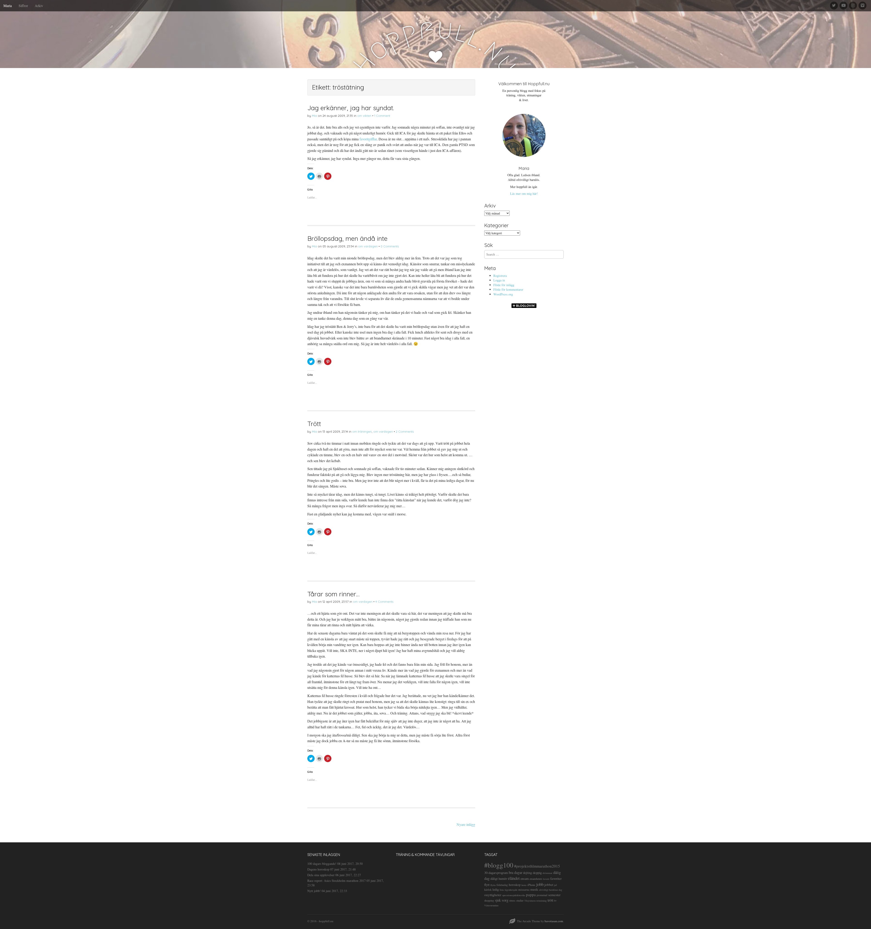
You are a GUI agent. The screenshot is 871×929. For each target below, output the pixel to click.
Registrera (500, 275)
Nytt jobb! (314, 891)
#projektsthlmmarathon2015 (537, 866)
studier (520, 900)
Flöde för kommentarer (508, 289)
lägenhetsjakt (511, 889)
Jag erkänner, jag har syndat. (350, 108)
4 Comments (384, 601)
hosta (523, 885)
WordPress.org (503, 294)
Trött (314, 424)
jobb (539, 884)
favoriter (556, 878)
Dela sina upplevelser (321, 875)
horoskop (515, 885)
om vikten (364, 115)
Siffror (23, 5)
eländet (514, 878)
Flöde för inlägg (503, 285)
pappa (531, 894)
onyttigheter (492, 894)
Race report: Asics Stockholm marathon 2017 (336, 880)
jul (555, 885)
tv (555, 900)
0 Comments (390, 246)
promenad (542, 895)
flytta (493, 885)
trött (550, 900)
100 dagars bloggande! (321, 863)
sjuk (498, 900)
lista (502, 889)
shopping (489, 900)
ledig (495, 889)
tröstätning (541, 900)
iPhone (531, 885)
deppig (537, 872)
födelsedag (502, 885)
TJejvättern (530, 900)
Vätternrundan (491, 905)
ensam (525, 878)
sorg (505, 900)
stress (512, 900)
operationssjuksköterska (513, 895)
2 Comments (405, 431)
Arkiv (39, 5)
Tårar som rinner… (333, 594)
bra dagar (515, 872)
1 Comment (382, 115)
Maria (7, 5)
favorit (546, 878)
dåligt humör (498, 878)
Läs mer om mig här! (524, 193)
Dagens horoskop (318, 869)
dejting (527, 872)
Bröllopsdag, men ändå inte (347, 238)
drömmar (547, 873)
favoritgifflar (368, 139)
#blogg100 (498, 865)
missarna (523, 890)
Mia (314, 115)
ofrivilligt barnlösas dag (550, 889)
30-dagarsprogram (496, 872)
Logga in (499, 280)
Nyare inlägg (466, 824)
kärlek (488, 890)
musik (534, 889)
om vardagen (368, 246)
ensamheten (536, 878)
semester (554, 894)
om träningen (362, 431)
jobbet (548, 884)
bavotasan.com (554, 921)
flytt (486, 884)
